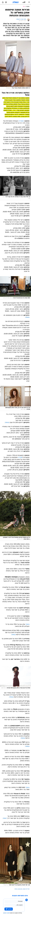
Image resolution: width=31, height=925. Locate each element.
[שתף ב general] (3, 2)
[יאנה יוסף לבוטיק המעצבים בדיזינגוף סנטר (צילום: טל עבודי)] (15, 862)
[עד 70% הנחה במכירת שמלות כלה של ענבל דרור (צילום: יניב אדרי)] (15, 188)
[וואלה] (16, 2)
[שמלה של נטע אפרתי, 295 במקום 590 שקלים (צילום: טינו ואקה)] (15, 677)
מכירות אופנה (26, 889)
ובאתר (27, 317)
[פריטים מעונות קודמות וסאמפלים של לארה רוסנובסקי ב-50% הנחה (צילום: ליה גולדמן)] (15, 516)
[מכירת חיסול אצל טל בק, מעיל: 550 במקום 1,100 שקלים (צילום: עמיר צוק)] (15, 398)
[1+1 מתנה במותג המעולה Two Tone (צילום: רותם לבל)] (15, 64)
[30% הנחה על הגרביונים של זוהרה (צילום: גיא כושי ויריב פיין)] (15, 288)
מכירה (20, 457)
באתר (27, 624)
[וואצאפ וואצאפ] (6, 2)
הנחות (16, 889)
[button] (24, 2)
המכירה (21, 121)
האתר (5, 818)
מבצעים (20, 889)
